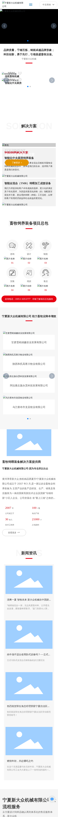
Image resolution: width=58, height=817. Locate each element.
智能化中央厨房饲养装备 (19, 157)
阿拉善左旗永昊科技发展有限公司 (29, 385)
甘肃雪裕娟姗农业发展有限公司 (29, 342)
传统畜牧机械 (12, 76)
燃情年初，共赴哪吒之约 (20, 760)
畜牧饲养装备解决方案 (20, 154)
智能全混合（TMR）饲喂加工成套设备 (27, 183)
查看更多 (11, 73)
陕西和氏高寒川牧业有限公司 (28, 363)
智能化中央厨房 (13, 82)
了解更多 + (17, 162)
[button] (27, 40)
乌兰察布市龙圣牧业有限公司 (28, 407)
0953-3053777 (22, 299)
